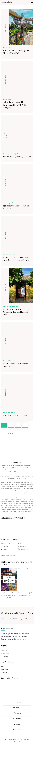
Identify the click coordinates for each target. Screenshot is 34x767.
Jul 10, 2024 (5, 287)
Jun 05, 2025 (5, 79)
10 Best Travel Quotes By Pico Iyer (17, 156)
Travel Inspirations (9, 203)
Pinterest (5, 546)
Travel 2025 (7, 99)
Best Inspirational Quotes (11, 154)
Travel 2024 (7, 361)
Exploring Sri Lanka (9, 255)
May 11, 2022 (5, 393)
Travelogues (5, 656)
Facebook (9, 543)
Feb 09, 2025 (5, 135)
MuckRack (26, 549)
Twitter (5, 549)
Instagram (23, 546)
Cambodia (4, 669)
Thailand (4, 672)
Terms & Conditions (23, 745)
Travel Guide (7, 47)
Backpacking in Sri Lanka (11, 306)
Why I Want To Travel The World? (16, 415)
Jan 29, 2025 (5, 183)
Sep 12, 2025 (5, 28)
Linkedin (22, 543)
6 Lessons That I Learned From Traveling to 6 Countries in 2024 (16, 258)
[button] (32, 2)
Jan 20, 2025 (5, 235)
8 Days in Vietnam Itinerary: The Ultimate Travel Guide (16, 51)
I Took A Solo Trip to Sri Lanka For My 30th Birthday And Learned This (17, 312)
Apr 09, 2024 (5, 341)
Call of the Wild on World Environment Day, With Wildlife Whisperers (15, 105)
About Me (4, 650)
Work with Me (5, 653)
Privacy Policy (9, 745)
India (2, 666)
